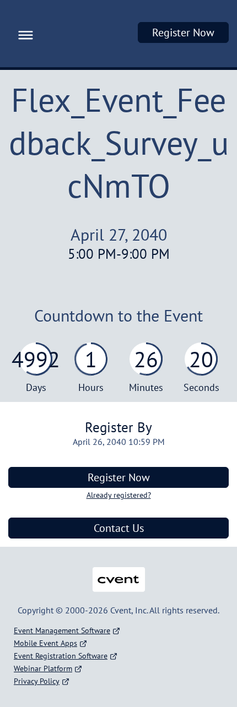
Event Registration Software (60, 656)
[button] (22, 33)
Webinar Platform (43, 668)
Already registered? (119, 495)
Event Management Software (62, 630)
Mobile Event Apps (45, 643)
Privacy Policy (37, 681)
